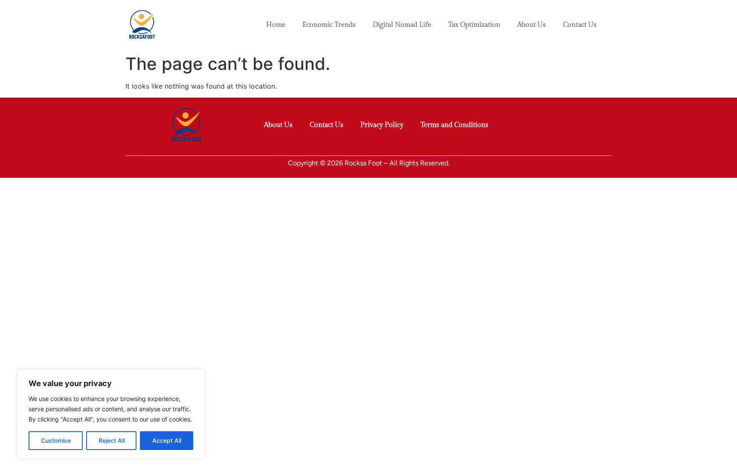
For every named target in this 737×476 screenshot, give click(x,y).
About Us (531, 25)
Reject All (112, 440)
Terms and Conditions (454, 125)
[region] (111, 414)
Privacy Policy (381, 125)
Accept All (166, 440)
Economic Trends (329, 25)
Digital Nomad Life (402, 25)
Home (275, 25)
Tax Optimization (474, 25)
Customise (56, 440)
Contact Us (580, 25)
